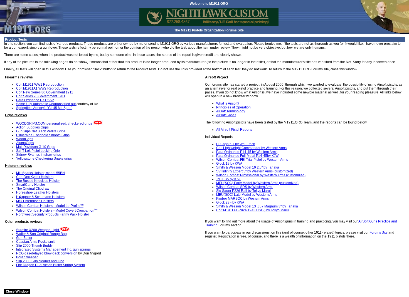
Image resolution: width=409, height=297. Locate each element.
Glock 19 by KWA (229, 163)
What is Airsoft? (227, 103)
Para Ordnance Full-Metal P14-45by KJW (247, 156)
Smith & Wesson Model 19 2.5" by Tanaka (247, 167)
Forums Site (378, 232)
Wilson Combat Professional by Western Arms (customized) (260, 175)
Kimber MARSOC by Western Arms (242, 199)
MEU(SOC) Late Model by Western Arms (246, 195)
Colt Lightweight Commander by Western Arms (251, 148)
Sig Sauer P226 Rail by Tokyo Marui (243, 191)
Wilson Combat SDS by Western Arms (244, 187)
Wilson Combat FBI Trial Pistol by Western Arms (252, 160)
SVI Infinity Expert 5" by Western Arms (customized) (254, 171)
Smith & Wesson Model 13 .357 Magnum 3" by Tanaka (257, 206)
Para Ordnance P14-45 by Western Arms (246, 152)
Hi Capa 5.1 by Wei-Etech (235, 144)
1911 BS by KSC (228, 179)
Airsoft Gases (226, 115)
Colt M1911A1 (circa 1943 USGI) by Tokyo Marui (252, 210)
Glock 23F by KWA (230, 202)
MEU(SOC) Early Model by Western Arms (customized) (257, 183)
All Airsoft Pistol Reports (234, 130)
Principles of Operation (233, 107)
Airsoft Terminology (230, 111)
